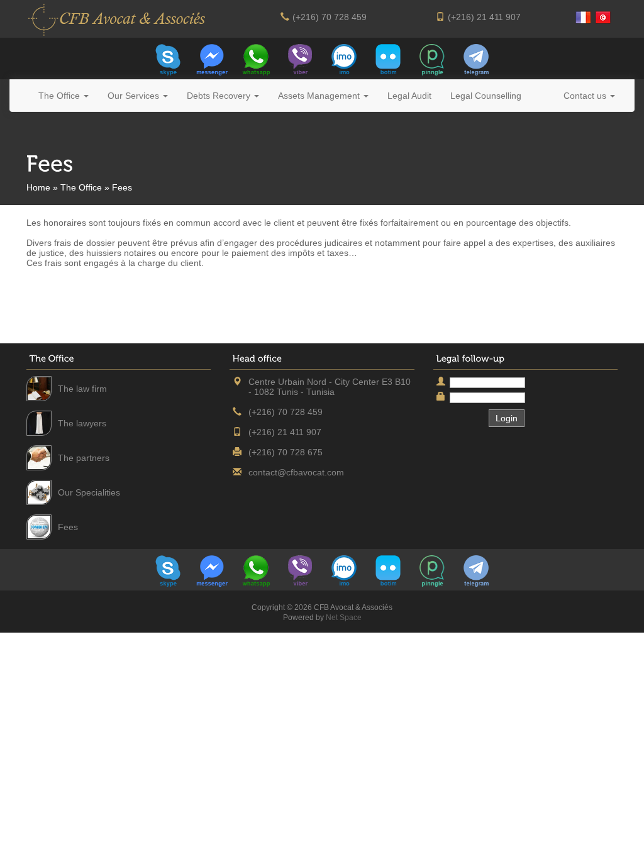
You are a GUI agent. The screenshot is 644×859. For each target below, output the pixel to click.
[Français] (583, 17)
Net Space (344, 617)
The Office (81, 187)
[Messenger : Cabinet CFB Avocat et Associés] (212, 58)
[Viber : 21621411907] (300, 58)
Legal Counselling (485, 96)
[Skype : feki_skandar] (168, 58)
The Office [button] (60, 96)
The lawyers (82, 423)
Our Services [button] (135, 96)
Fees (68, 527)
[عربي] (603, 17)
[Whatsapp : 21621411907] (256, 58)
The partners (83, 458)
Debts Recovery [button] (220, 96)
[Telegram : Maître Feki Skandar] (476, 58)
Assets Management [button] (320, 96)
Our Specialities (89, 492)
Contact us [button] (586, 96)
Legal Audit (409, 96)
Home (38, 187)
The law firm (82, 389)
